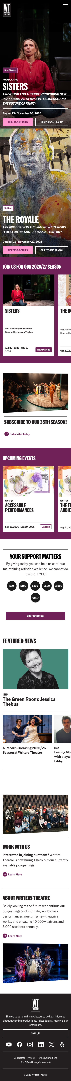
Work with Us (16, 846)
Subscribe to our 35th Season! (35, 421)
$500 (47, 585)
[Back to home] (7, 9)
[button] (65, 5)
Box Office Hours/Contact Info (36, 1062)
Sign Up (35, 1033)
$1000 (58, 585)
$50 (11, 585)
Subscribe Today (20, 435)
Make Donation (35, 616)
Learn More (15, 875)
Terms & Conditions (47, 1057)
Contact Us (19, 1057)
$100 (23, 585)
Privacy (31, 1057)
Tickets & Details (18, 122)
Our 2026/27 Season (51, 122)
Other (35, 597)
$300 (35, 585)
